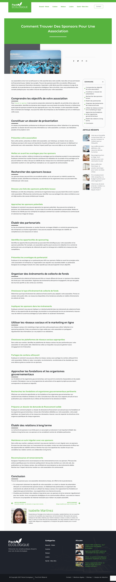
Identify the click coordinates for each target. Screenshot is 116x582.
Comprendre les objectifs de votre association (94, 88)
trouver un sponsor (21, 103)
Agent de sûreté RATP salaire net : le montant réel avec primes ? (95, 552)
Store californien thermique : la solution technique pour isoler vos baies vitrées (97, 168)
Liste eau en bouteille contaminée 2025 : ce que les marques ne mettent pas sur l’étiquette (98, 139)
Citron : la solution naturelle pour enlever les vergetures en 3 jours (95, 557)
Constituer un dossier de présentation (94, 93)
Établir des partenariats (93, 101)
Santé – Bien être (82, 6)
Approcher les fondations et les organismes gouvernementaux (94, 114)
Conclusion (89, 123)
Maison (63, 6)
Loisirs (71, 6)
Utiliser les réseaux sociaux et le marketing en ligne (94, 109)
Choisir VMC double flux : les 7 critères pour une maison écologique (95, 546)
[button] (102, 81)
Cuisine (54, 6)
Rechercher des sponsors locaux (94, 97)
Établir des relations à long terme (94, 119)
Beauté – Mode (44, 6)
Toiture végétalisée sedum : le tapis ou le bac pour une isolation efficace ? (94, 564)
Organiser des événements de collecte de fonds (94, 104)
